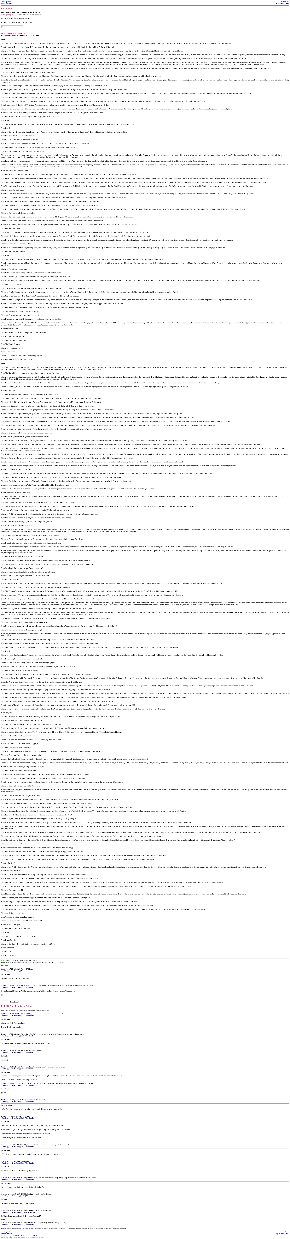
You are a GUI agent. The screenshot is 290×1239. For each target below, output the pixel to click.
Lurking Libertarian (33, 1067)
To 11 (23, 1212)
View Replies (25, 971)
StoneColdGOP (31, 1034)
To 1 (22, 987)
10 (1, 1145)
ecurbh (28, 1013)
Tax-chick (29, 985)
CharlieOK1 (31, 1100)
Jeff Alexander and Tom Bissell (15, 33)
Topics (277, 3)
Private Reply (15, 971)
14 (1, 1210)
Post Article (285, 3)
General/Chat (284, 2)
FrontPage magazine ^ (8, 15)
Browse (3, 3)
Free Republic (6, 2)
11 (1, 1161)
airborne (30, 1178)
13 (1, 1194)
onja (28, 1116)
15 (1, 1222)
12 (1, 1178)
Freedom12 (31, 1145)
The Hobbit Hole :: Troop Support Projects (16, 1006)
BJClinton (29, 969)
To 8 (22, 1118)
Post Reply (5, 971)
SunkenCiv (31, 1222)
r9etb (29, 1161)
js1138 (28, 1050)
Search (9, 3)
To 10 (23, 1196)
